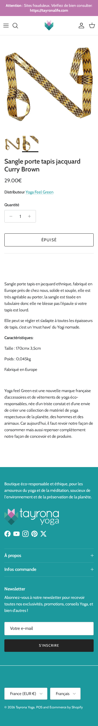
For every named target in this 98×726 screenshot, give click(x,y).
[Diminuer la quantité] (9, 216)
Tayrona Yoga (25, 707)
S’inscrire (49, 645)
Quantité (11, 204)
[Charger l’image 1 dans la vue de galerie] (49, 84)
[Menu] (6, 26)
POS (39, 707)
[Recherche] (18, 26)
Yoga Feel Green (39, 192)
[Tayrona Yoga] (49, 25)
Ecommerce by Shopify (66, 707)
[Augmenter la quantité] (31, 216)
